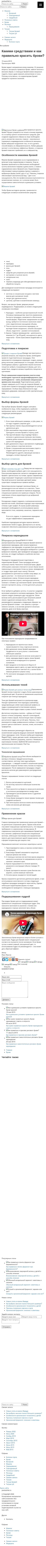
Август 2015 (10, 1443)
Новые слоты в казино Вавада (17, 1301)
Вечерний (12, 13)
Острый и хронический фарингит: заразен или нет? (25, 1293)
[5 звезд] (13, 964)
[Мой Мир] (13, 959)
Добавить (6, 999)
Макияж (7, 11)
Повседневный (14, 15)
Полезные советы (10, 20)
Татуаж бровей (14, 31)
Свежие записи (10, 37)
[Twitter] (6, 959)
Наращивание (14, 26)
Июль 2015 (10, 1445)
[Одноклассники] (10, 959)
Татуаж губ (13, 33)
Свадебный (13, 17)
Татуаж (7, 29)
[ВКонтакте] (3, 959)
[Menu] (41, 5)
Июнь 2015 (10, 1447)
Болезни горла (14, 42)
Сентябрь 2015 (11, 1440)
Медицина (8, 39)
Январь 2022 (11, 1431)
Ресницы (7, 24)
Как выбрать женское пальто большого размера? (24, 1303)
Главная (9, 1050)
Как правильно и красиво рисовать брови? (21, 1035)
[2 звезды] (30, 962)
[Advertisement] (23, 104)
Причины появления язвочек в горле (19, 1308)
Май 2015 (9, 1449)
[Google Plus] (16, 959)
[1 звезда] (22, 962)
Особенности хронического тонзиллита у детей (23, 1306)
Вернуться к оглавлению (11, 343)
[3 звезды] (38, 962)
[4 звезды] (6, 964)
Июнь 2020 (10, 1434)
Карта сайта (4, 1488)
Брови (6, 22)
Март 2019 (10, 1438)
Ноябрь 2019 (11, 1436)
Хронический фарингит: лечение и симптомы (22, 1310)
